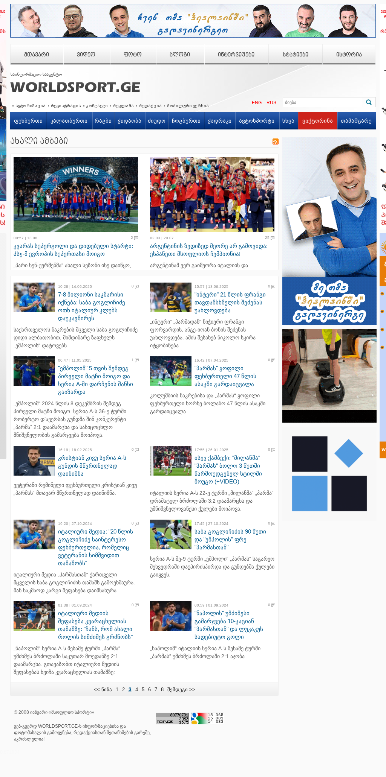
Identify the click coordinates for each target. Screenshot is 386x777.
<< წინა (103, 689)
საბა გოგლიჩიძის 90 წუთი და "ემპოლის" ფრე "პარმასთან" (230, 539)
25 (267, 238)
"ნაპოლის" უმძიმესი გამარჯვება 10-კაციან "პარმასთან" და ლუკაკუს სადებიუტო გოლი (229, 625)
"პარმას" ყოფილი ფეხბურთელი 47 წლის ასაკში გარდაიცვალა (225, 376)
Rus (271, 102)
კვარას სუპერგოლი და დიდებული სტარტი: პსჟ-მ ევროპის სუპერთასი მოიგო (73, 250)
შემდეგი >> (181, 689)
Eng (257, 102)
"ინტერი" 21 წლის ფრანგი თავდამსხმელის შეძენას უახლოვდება (230, 302)
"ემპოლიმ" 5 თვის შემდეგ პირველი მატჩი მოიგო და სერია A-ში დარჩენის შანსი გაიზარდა (95, 380)
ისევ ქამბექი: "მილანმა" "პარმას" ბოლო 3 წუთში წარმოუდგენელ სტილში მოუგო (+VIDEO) (228, 470)
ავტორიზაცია (30, 105)
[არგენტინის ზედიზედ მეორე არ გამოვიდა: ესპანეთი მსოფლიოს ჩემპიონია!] (214, 194)
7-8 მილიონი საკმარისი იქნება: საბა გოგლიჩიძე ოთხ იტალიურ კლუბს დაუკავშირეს (91, 306)
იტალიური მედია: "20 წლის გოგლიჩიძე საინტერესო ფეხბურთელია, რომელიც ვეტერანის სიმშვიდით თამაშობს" (95, 547)
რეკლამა (123, 105)
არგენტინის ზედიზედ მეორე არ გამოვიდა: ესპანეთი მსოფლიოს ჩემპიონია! (209, 250)
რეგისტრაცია (66, 105)
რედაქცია (150, 105)
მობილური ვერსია (188, 105)
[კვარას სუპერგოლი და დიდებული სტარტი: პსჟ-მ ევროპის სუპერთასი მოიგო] (78, 194)
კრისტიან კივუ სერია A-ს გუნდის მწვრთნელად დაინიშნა (92, 466)
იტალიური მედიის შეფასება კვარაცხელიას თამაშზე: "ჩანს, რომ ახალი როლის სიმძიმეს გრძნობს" (95, 625)
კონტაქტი (97, 105)
